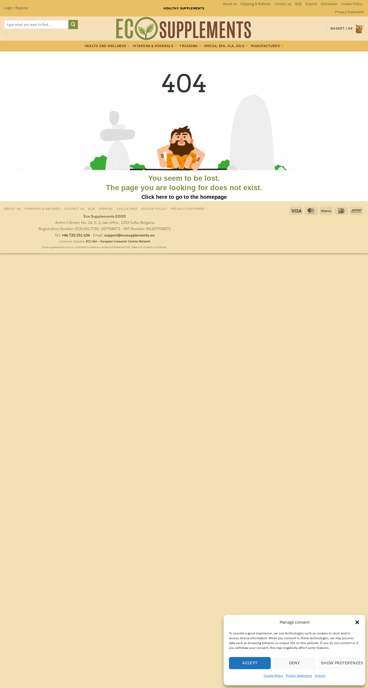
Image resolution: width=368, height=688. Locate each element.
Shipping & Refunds (255, 4)
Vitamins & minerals (153, 46)
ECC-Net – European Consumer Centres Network (118, 241)
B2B (298, 4)
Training (188, 46)
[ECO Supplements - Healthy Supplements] (184, 28)
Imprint (320, 675)
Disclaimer (329, 4)
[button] (357, 622)
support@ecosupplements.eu (129, 235)
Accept (250, 662)
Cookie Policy (273, 675)
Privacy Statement (299, 675)
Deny (294, 662)
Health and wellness (105, 46)
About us (230, 4)
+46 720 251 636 (76, 235)
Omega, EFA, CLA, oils (224, 46)
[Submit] (73, 24)
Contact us (283, 4)
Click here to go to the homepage (184, 197)
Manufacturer (265, 46)
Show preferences (340, 662)
